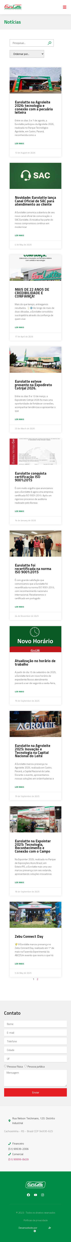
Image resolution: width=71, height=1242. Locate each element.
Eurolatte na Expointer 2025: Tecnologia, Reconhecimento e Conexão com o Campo (33, 846)
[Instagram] (42, 1195)
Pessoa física (15, 1066)
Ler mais (19, 143)
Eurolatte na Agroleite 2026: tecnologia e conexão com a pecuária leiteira (34, 107)
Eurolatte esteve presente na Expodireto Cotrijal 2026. (33, 384)
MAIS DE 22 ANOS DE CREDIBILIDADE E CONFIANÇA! (32, 293)
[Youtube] (35, 1195)
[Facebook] (28, 1195)
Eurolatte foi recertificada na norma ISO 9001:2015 (33, 568)
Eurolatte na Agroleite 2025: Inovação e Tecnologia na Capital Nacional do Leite (32, 751)
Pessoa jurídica (36, 1066)
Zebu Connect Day (29, 936)
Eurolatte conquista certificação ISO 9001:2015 (30, 476)
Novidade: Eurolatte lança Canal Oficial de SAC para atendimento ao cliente (35, 201)
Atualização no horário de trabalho (35, 662)
